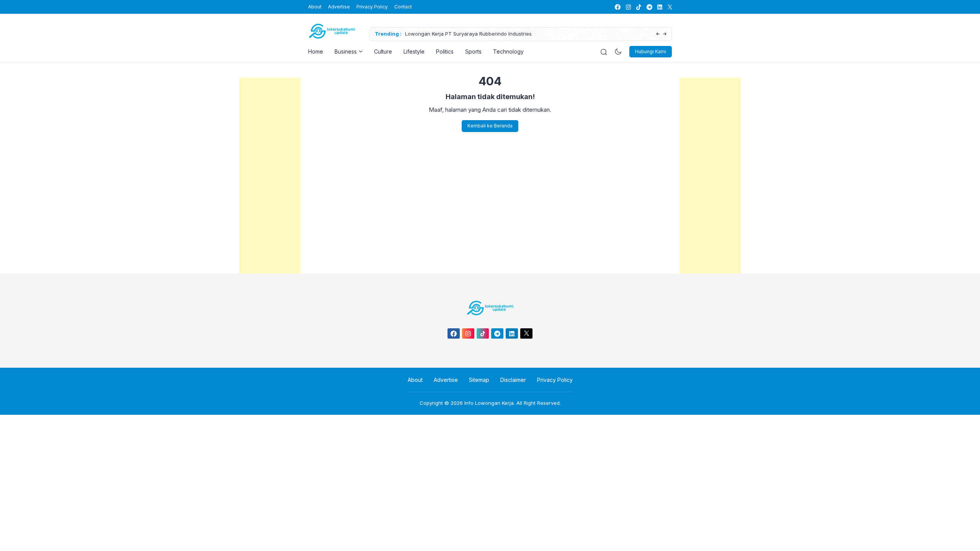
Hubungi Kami (650, 51)
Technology (508, 51)
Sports (473, 51)
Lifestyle (414, 51)
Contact (403, 7)
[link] (617, 7)
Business (346, 51)
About (315, 7)
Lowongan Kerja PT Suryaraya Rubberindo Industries (468, 34)
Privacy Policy (372, 7)
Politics (445, 51)
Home (315, 51)
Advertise (339, 7)
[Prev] (658, 34)
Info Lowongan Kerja (489, 403)
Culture (383, 51)
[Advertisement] (270, 192)
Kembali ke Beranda (490, 126)
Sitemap (479, 380)
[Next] (665, 34)
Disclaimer (513, 380)
